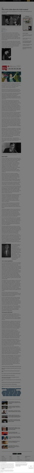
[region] (17, 467)
